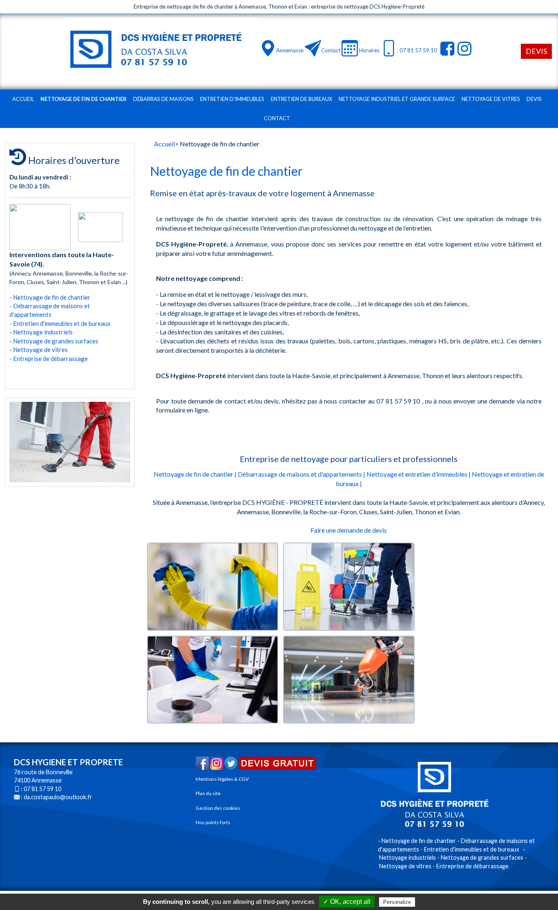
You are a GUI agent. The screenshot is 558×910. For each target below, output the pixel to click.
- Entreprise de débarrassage (48, 358)
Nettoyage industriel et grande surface (397, 99)
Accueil (23, 99)
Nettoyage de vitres (491, 99)
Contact (330, 50)
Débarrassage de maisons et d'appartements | (301, 474)
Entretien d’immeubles (43, 323)
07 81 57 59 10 (42, 788)
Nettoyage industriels (43, 332)
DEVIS (536, 51)
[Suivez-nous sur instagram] (463, 48)
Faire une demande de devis (348, 530)
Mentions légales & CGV (222, 779)
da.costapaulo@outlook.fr (58, 796)
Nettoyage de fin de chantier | (195, 474)
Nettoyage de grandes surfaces (55, 341)
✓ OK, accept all (347, 901)
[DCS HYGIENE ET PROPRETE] (161, 51)
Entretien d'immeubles (232, 99)
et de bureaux (93, 323)
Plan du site (208, 793)
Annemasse (290, 50)
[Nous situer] (268, 48)
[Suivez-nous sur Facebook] (446, 48)
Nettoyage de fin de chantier (83, 99)
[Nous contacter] (313, 48)
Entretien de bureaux (301, 99)
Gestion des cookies (218, 808)
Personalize (397, 902)
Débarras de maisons (163, 99)
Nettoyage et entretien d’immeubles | (418, 474)
